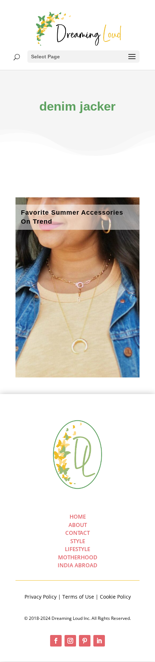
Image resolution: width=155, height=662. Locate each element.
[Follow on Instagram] (70, 641)
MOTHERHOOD (77, 557)
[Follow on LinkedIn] (99, 641)
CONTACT (77, 532)
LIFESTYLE (77, 549)
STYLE (77, 541)
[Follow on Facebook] (56, 641)
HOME (78, 516)
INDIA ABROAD (77, 565)
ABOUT (77, 524)
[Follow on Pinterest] (84, 641)
